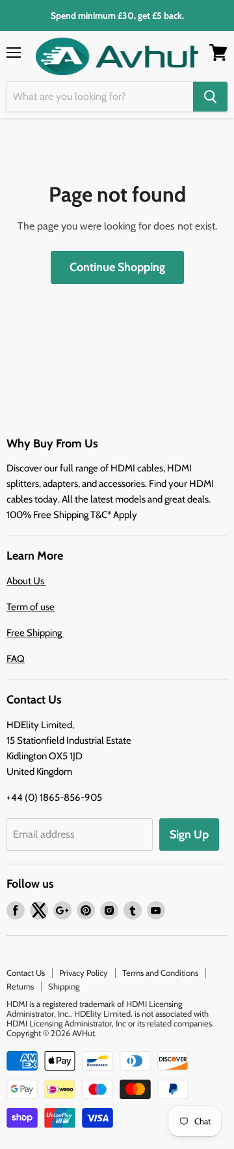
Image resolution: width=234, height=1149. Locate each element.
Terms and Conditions (160, 972)
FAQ (15, 659)
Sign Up (189, 834)
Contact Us (25, 972)
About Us (26, 581)
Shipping (63, 986)
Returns (20, 986)
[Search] (210, 97)
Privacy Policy (83, 972)
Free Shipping (35, 633)
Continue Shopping (117, 267)
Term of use (30, 607)
